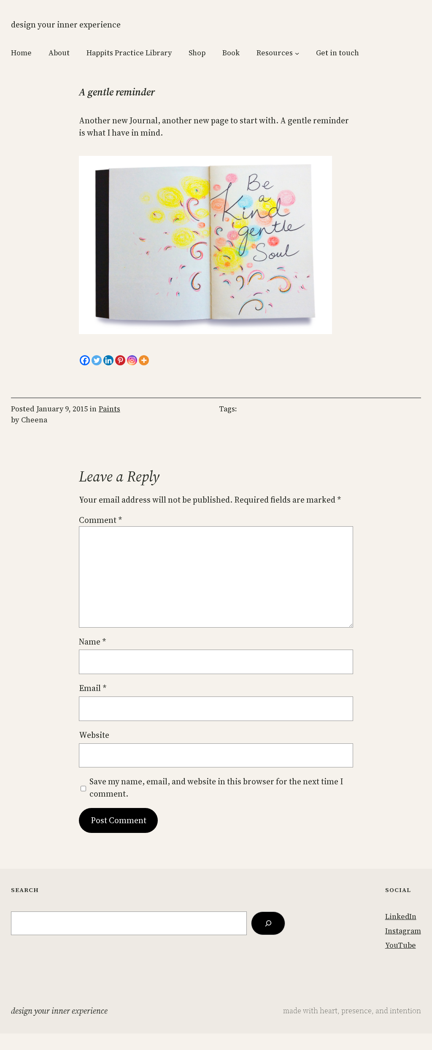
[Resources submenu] (297, 53)
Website (94, 734)
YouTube (400, 945)
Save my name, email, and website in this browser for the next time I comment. (216, 787)
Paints (109, 409)
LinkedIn (400, 916)
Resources (274, 53)
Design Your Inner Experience (66, 24)
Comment (100, 519)
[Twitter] (97, 360)
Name (92, 641)
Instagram (403, 931)
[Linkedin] (108, 360)
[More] (144, 360)
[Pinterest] (120, 360)
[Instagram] (132, 360)
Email (92, 688)
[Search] (268, 923)
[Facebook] (85, 360)
